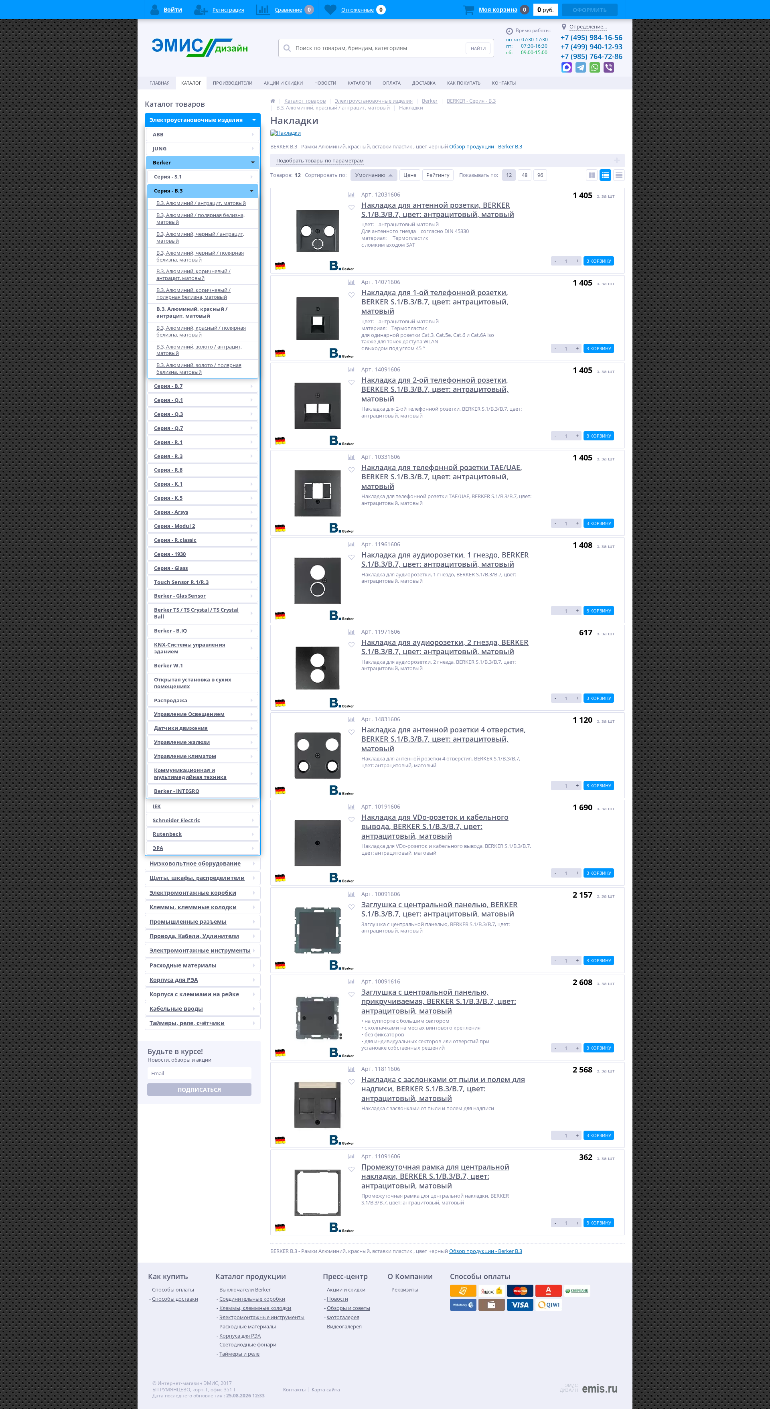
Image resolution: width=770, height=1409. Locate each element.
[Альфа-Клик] (463, 1305)
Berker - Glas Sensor (180, 595)
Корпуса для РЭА (174, 979)
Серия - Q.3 (168, 414)
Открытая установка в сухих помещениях (192, 683)
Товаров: (281, 174)
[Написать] (566, 65)
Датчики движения (181, 728)
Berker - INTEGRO (176, 791)
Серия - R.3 (168, 456)
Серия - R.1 (168, 442)
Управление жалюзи (182, 742)
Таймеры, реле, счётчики (187, 1023)
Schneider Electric (176, 820)
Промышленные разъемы (188, 921)
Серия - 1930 (170, 554)
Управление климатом (185, 756)
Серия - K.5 (168, 497)
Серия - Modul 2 (174, 525)
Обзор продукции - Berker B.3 (485, 146)
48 (524, 174)
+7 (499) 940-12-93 (591, 46)
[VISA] (463, 1291)
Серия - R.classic (175, 539)
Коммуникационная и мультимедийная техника (190, 773)
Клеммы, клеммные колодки (193, 907)
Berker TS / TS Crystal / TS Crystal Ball (196, 613)
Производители (232, 83)
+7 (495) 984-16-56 (591, 37)
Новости (325, 83)
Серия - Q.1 (168, 399)
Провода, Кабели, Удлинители (194, 936)
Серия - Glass (171, 568)
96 (540, 174)
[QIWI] (577, 1291)
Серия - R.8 (168, 469)
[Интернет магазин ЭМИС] (272, 100)
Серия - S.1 (168, 176)
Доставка (424, 83)
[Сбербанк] (491, 1305)
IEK (157, 806)
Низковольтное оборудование (195, 863)
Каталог (191, 83)
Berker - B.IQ (170, 630)
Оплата (392, 83)
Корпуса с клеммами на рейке (194, 994)
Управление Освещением (189, 714)
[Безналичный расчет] (548, 1305)
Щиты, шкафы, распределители (197, 878)
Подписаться (199, 1089)
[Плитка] (592, 175)
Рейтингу (438, 174)
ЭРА (158, 847)
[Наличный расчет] (520, 1305)
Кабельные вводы (176, 1008)
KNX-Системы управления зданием (189, 648)
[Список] (605, 175)
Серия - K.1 (168, 483)
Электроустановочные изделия (196, 120)
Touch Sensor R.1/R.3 (181, 582)
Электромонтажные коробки (193, 892)
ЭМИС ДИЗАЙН (569, 1388)
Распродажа (170, 700)
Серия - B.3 (168, 190)
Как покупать (463, 83)
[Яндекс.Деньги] (548, 1291)
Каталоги (359, 83)
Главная (160, 83)
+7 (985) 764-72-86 (591, 56)
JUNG (159, 148)
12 (509, 174)
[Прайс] (619, 175)
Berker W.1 (168, 665)
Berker (162, 162)
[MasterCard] (491, 1291)
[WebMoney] (520, 1291)
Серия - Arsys (171, 511)
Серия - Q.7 (168, 428)
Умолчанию (370, 174)
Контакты (504, 83)
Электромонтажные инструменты (200, 950)
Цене (409, 174)
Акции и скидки (283, 83)
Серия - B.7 (168, 385)
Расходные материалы (183, 965)
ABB (158, 134)
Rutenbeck (167, 833)
